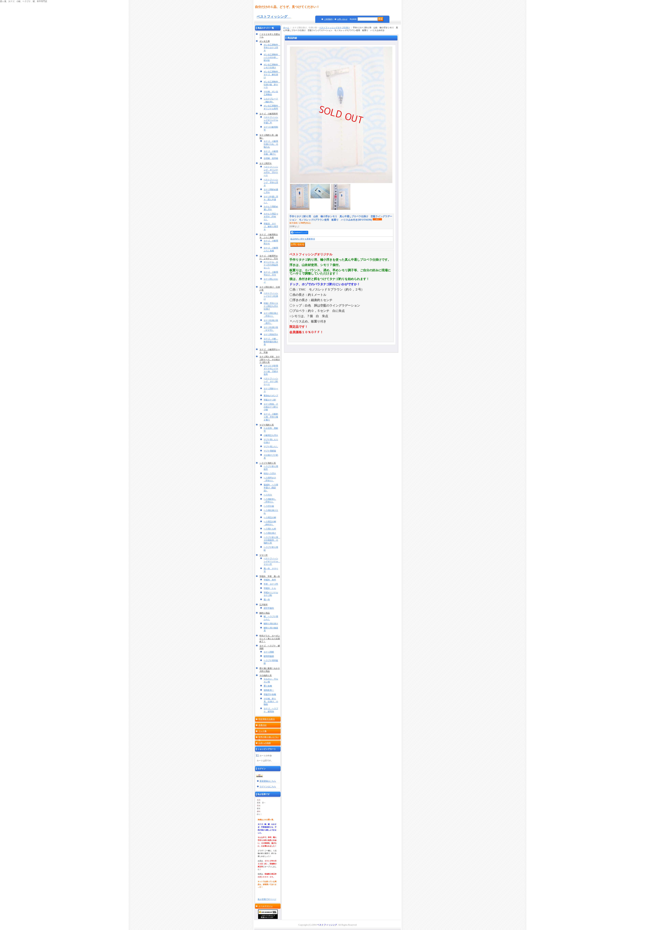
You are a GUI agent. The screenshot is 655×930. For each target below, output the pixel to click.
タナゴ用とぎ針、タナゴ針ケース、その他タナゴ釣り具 (269, 359)
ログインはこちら (268, 786)
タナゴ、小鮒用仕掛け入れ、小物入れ (271, 144)
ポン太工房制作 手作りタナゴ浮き (272, 47)
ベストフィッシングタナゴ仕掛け (271, 296)
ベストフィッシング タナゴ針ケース (271, 381)
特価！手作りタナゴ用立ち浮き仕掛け (271, 306)
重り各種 (268, 686)
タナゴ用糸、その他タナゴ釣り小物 (271, 407)
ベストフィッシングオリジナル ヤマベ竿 (272, 561)
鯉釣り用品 (264, 613)
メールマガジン (265, 906)
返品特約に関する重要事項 (302, 239)
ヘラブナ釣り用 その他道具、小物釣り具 (272, 540)
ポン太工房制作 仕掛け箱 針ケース (272, 85)
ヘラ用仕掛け (270, 533)
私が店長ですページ (267, 899)
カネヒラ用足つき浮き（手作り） (271, 217)
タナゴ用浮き (265, 163)
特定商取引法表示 (266, 719)
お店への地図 (264, 743)
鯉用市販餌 (269, 656)
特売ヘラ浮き (270, 473)
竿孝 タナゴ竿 (271, 584)
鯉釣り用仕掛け (271, 623)
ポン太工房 (264, 41)
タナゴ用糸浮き (271, 334)
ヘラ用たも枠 (270, 529)
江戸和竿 (263, 605)
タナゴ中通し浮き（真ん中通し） (271, 199)
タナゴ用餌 (269, 652)
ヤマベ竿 (263, 555)
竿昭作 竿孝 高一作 (269, 576)
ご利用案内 (328, 19)
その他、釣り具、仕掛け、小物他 (271, 702)
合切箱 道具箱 (271, 158)
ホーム (286, 27)
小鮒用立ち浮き (271, 435)
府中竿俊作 (269, 608)
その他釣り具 (265, 675)
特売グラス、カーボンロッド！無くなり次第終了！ (269, 639)
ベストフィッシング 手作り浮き (271, 182)
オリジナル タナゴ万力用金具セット (271, 265)
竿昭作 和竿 (270, 580)
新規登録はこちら (268, 781)
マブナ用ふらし (271, 446)
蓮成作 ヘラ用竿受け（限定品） (271, 488)
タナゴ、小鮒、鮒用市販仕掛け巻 (271, 342)
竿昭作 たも (270, 588)
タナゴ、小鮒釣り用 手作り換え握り (271, 417)
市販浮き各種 (270, 694)
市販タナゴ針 (270, 400)
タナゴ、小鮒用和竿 (268, 114)
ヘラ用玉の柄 (270, 517)
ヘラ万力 (268, 495)
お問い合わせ (342, 19)
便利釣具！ (269, 690)
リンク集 (262, 731)
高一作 (267, 599)
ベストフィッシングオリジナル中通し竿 (271, 120)
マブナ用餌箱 (270, 451)
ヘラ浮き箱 (269, 506)
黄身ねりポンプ (271, 395)
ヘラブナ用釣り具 (267, 463)
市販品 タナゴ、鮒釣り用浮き (271, 226)
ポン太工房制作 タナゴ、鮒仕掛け (272, 74)
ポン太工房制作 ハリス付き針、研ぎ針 (272, 57)
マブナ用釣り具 (266, 425)
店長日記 (262, 725)
